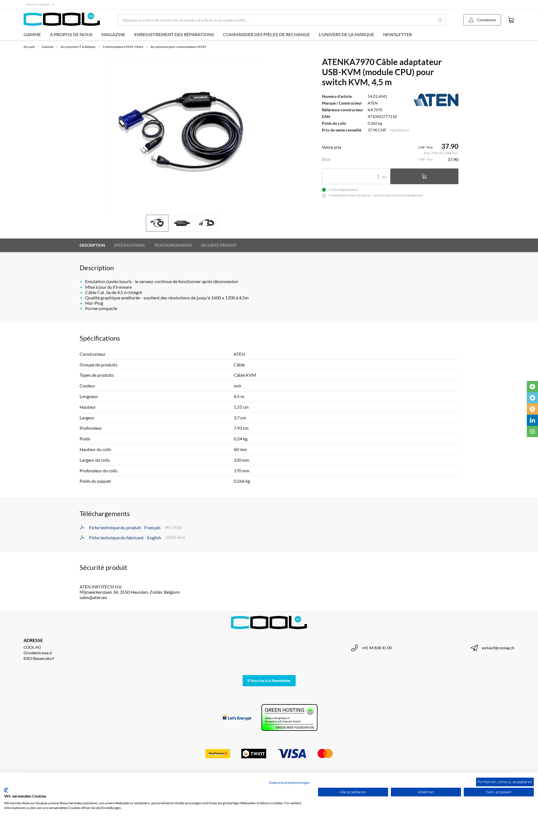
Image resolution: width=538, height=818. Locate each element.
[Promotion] (532, 409)
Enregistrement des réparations (174, 34)
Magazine (113, 34)
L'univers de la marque (346, 34)
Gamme (32, 34)
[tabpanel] (182, 133)
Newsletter (397, 34)
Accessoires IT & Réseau (78, 47)
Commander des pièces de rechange (266, 34)
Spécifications (129, 245)
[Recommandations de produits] (532, 397)
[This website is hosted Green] (289, 717)
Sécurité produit (219, 245)
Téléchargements (173, 245)
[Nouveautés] (532, 386)
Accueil (29, 47)
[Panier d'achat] (511, 20)
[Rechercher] (440, 20)
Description (92, 245)
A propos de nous (71, 34)
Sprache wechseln (38, 4)
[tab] (157, 223)
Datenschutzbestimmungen (289, 782)
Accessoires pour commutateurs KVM (178, 47)
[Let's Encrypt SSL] (236, 717)
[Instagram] (532, 431)
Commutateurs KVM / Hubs (123, 47)
